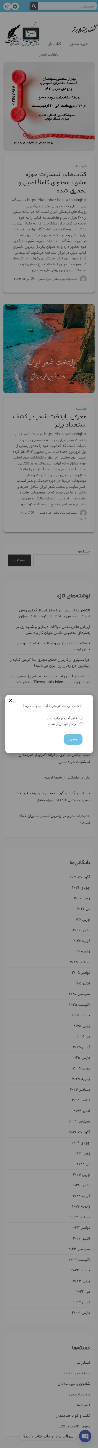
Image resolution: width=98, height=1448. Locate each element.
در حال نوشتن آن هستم (62, 724)
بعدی (73, 739)
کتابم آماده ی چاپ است (61, 718)
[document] (49, 724)
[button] (10, 700)
